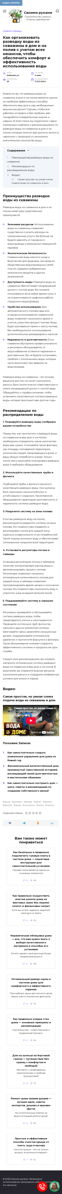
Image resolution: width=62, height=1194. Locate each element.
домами (17, 801)
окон (41, 805)
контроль (29, 805)
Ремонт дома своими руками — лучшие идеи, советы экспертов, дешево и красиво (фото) (31, 1103)
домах (28, 801)
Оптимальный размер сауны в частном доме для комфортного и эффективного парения (31, 984)
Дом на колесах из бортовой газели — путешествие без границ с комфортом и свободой (31, 1060)
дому (18, 805)
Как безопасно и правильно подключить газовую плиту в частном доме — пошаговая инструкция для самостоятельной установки (31, 859)
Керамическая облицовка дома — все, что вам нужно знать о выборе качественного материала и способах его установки (31, 942)
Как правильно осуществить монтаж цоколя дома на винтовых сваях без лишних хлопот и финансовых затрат (31, 900)
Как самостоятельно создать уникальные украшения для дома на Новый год (31, 756)
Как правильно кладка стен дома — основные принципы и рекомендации (31, 1022)
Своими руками (38, 13)
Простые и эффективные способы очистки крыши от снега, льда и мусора (31, 1142)
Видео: (16, 175)
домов (48, 801)
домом (8, 805)
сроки (50, 805)
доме (38, 801)
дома (7, 801)
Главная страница (12, 31)
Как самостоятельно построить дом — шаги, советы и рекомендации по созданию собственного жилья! (32, 787)
